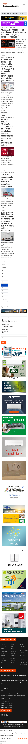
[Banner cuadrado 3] (14, 387)
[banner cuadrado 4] (14, 404)
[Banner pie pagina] (14, 722)
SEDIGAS (13, 651)
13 (2, 297)
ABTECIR (22, 655)
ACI (21, 657)
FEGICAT (12, 644)
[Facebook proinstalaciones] (4, 715)
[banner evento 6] (14, 536)
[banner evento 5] (14, 492)
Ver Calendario (6, 333)
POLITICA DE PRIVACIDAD (8, 703)
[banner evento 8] (14, 623)
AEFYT (3, 656)
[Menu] (24, 5)
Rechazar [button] (9, 738)
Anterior (4, 267)
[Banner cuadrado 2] (14, 369)
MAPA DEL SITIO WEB (7, 707)
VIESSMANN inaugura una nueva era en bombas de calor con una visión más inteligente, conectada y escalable (13, 33)
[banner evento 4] (14, 601)
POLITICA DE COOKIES (8, 705)
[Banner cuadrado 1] (14, 352)
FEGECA (3, 660)
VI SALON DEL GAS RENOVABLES (9, 321)
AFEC (2, 658)
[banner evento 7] (14, 579)
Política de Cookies (22, 738)
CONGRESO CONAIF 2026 (7, 326)
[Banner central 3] (14, 311)
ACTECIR (13, 656)
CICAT (12, 662)
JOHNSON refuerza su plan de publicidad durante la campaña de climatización (7, 181)
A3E (2, 663)
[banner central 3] (14, 23)
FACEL (3, 653)
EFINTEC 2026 (5, 331)
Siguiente (4, 300)
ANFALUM (4, 651)
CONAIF (3, 646)
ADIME (12, 649)
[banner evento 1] (14, 470)
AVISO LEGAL (6, 702)
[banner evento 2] (14, 514)
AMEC (12, 646)
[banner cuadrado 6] (14, 447)
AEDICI (22, 660)
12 (2, 294)
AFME (2, 649)
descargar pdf (7, 698)
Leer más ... (3, 55)
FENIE (3, 644)
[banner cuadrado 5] (14, 425)
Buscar (3, 342)
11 (2, 291)
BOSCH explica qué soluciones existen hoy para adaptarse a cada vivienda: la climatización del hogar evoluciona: (7, 222)
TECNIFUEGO (24, 662)
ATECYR (12, 653)
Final (3, 302)
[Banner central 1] (14, 18)
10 (2, 288)
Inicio (3, 264)
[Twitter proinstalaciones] (7, 715)
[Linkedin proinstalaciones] (2, 715)
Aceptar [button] (3, 738)
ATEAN (22, 653)
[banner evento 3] (14, 557)
